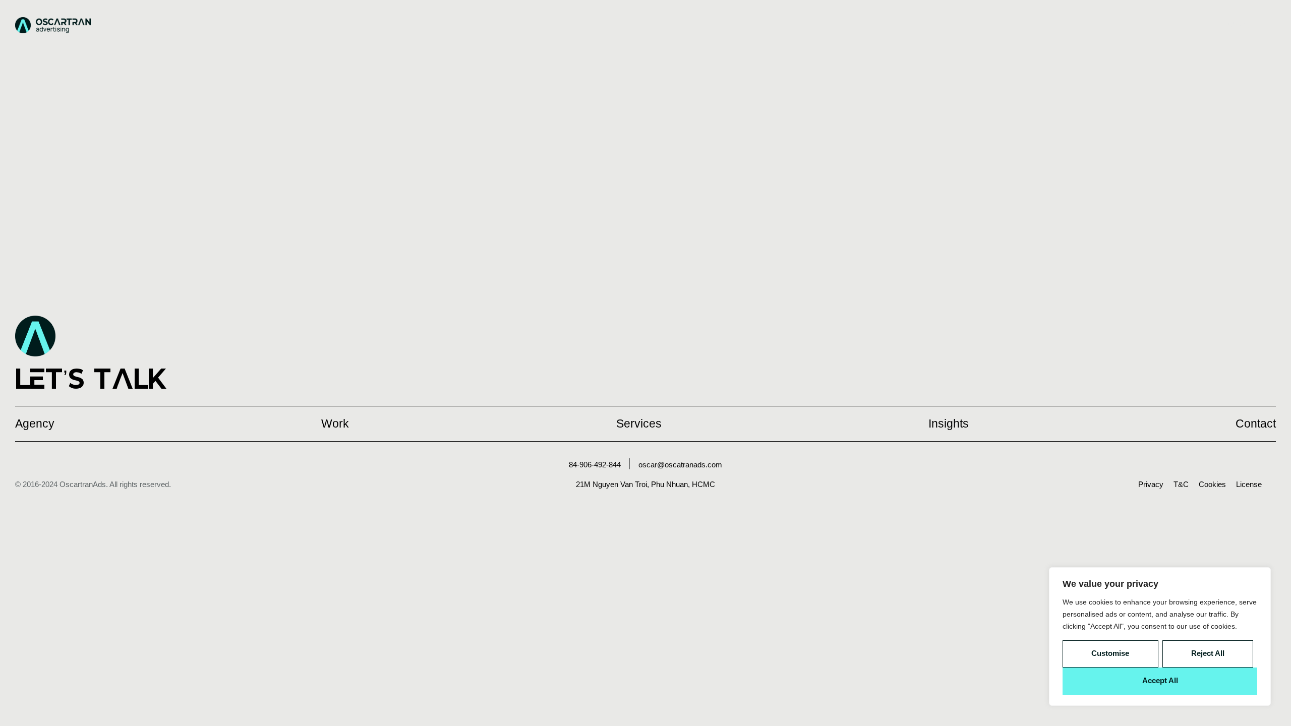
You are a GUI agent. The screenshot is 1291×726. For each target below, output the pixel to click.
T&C (1181, 484)
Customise (1110, 653)
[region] (1160, 636)
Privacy (1150, 484)
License (1249, 484)
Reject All (1207, 653)
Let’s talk (91, 379)
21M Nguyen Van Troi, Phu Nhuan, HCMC (645, 484)
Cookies (1212, 484)
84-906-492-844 (595, 464)
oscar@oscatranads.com (680, 464)
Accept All (1160, 680)
